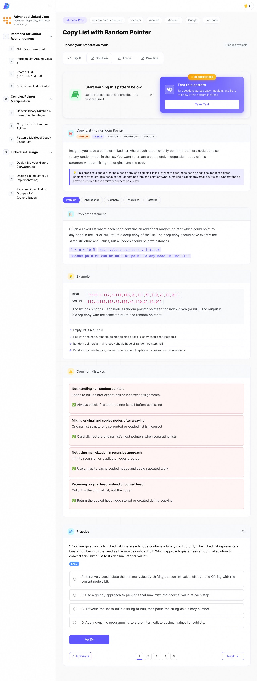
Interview (133, 199)
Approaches (91, 199)
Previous (82, 656)
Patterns (152, 199)
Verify (89, 639)
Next (230, 656)
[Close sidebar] (50, 6)
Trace (127, 58)
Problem (71, 199)
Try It (77, 58)
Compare (113, 199)
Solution (102, 58)
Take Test (202, 104)
